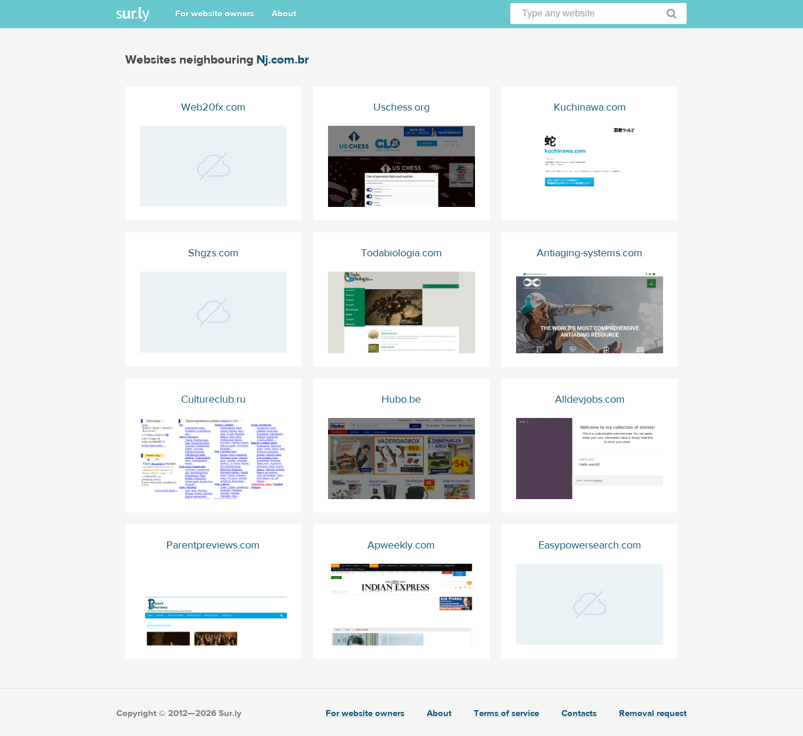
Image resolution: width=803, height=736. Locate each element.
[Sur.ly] (132, 14)
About (284, 13)
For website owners (214, 13)
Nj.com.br (282, 60)
